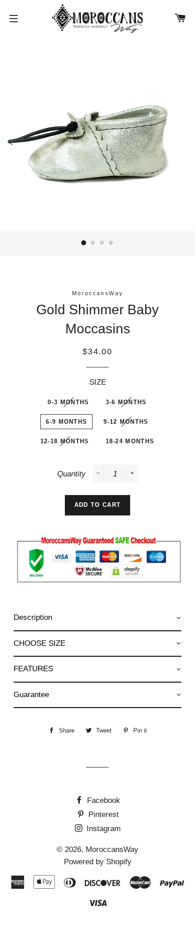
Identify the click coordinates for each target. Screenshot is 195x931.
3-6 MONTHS (126, 402)
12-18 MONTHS (64, 441)
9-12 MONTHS (125, 421)
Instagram (102, 828)
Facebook (102, 800)
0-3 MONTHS (68, 402)
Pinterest (102, 814)
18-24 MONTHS (130, 441)
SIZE (97, 382)
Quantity (71, 474)
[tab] (97, 618)
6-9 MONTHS (66, 421)
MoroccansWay (112, 849)
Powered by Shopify (98, 861)
